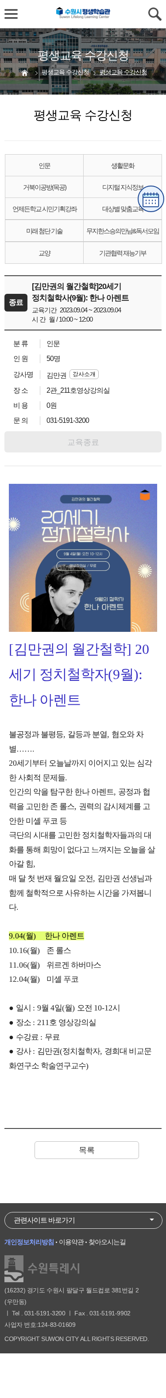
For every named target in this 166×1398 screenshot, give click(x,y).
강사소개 (84, 374)
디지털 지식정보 (122, 187)
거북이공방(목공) (44, 187)
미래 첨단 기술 (44, 231)
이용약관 (71, 1242)
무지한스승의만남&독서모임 (122, 231)
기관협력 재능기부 (122, 253)
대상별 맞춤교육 (122, 209)
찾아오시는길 (107, 1242)
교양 (44, 253)
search (155, 14)
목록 (87, 1150)
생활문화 (122, 165)
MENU (11, 14)
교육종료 (83, 442)
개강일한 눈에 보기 (151, 199)
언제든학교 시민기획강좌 (44, 209)
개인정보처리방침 (29, 1242)
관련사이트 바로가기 (44, 1220)
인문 (44, 165)
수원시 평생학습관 (83, 14)
